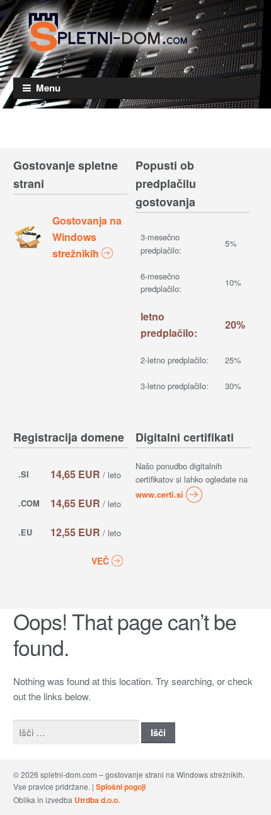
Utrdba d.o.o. (97, 800)
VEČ (100, 560)
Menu (48, 88)
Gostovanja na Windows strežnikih (87, 237)
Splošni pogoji (121, 786)
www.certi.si (159, 494)
